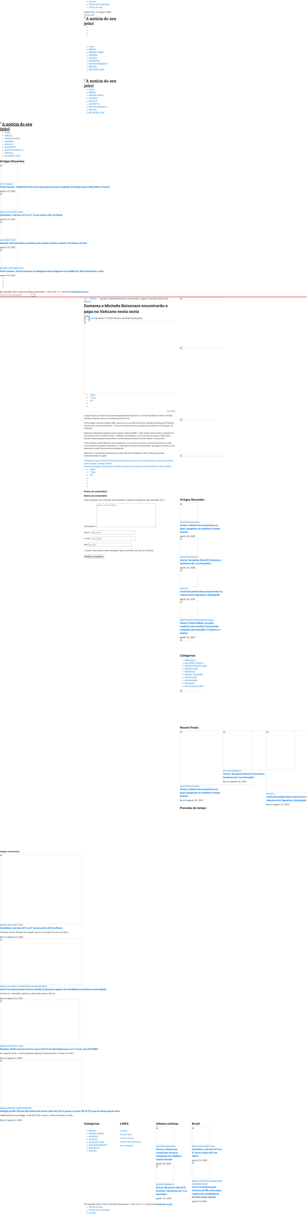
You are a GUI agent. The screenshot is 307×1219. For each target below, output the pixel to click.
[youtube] (89, 36)
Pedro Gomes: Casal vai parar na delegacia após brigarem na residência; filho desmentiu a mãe (52, 271)
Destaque (209, 620)
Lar (85, 298)
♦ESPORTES (10, 147)
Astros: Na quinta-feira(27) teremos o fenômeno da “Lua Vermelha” (171, 1191)
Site (85, 544)
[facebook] (89, 27)
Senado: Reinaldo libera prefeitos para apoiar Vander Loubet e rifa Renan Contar (43, 243)
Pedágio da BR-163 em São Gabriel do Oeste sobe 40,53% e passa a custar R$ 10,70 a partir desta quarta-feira (60, 1111)
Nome (87, 532)
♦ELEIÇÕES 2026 (12, 156)
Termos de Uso (127, 1138)
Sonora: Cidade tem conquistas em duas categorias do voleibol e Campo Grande (200, 528)
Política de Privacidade (130, 1142)
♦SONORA (9, 141)
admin (92, 318)
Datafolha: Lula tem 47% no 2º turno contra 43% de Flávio (31, 215)
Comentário (90, 526)
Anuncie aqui (126, 1134)
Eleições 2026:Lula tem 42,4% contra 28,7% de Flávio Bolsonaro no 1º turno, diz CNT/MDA (49, 1049)
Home (7, 133)
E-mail (87, 538)
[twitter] (89, 30)
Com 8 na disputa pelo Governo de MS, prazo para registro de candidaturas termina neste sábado (53, 989)
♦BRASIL (8, 135)
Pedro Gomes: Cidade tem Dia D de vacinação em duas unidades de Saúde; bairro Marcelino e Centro (55, 187)
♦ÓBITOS (9, 153)
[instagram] (89, 33)
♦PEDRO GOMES (12, 138)
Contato (123, 1130)
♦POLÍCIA (9, 144)
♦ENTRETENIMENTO (14, 150)
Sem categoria (6, 184)
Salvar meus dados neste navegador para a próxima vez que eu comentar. (120, 550)
